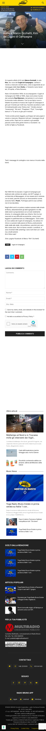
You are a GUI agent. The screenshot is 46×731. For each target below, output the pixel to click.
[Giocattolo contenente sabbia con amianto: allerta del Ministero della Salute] (11, 463)
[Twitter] (12, 257)
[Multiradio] (22, 631)
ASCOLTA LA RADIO (38, 7)
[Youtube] (36, 683)
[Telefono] (31, 666)
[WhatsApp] (22, 257)
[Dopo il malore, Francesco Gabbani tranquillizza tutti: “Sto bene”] (11, 521)
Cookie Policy (25, 728)
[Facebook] (7, 257)
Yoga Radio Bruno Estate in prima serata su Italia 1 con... (22, 505)
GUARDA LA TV (37, 10)
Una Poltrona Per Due (7, 9)
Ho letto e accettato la (20, 316)
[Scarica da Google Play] (21, 699)
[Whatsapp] (15, 666)
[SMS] (9, 666)
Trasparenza (35, 728)
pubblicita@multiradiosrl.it (19, 638)
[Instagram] (19, 683)
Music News (7, 29)
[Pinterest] (17, 257)
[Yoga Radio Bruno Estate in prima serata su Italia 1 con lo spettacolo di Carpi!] (24, 488)
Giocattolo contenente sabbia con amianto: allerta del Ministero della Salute (30, 463)
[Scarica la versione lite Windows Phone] (32, 699)
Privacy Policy (28, 316)
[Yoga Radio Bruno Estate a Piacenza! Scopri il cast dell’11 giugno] (10, 589)
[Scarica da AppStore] (11, 699)
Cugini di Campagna (18, 244)
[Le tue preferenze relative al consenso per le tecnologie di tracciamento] (4, 727)
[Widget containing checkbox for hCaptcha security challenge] (21, 324)
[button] (43, 3)
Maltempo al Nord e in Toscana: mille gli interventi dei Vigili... (22, 436)
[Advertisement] (25, 63)
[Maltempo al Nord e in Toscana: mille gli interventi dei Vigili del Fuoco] (24, 423)
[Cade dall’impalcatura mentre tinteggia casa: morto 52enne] (11, 453)
